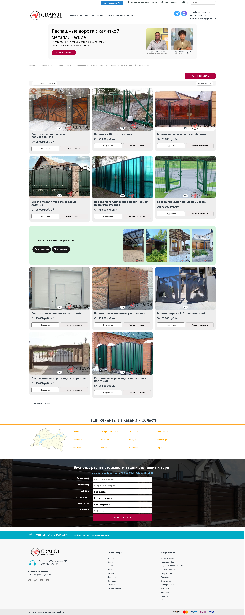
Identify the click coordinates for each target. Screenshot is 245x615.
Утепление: (82, 497)
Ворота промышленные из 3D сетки (182, 202)
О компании (166, 581)
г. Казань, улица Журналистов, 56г (143, 2)
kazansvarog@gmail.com (205, 18)
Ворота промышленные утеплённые (119, 313)
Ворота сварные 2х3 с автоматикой (181, 313)
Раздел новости (168, 569)
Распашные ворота (63, 65)
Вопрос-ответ (167, 573)
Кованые (111, 584)
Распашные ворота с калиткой (90, 65)
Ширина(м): (82, 484)
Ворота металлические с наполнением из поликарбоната (121, 203)
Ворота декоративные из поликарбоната (48, 135)
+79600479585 (205, 12)
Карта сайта (58, 612)
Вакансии (165, 577)
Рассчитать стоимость (64, 52)
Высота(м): (83, 478)
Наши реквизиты (168, 584)
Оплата (164, 600)
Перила (111, 573)
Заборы (111, 566)
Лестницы (112, 577)
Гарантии (165, 596)
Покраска (83, 503)
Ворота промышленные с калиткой (56, 313)
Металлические (114, 588)
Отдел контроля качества (172, 566)
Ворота (45, 65)
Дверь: (85, 490)
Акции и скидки (167, 558)
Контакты (165, 588)
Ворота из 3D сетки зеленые (113, 134)
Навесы (111, 569)
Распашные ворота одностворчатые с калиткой (120, 379)
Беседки (111, 558)
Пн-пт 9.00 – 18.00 (171, 2)
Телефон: (84, 509)
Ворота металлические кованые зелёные (53, 203)
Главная (32, 65)
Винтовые (112, 581)
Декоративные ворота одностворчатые (58, 378)
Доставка (165, 592)
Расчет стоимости (74, 148)
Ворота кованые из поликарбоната (181, 134)
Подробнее (45, 148)
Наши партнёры (167, 562)
